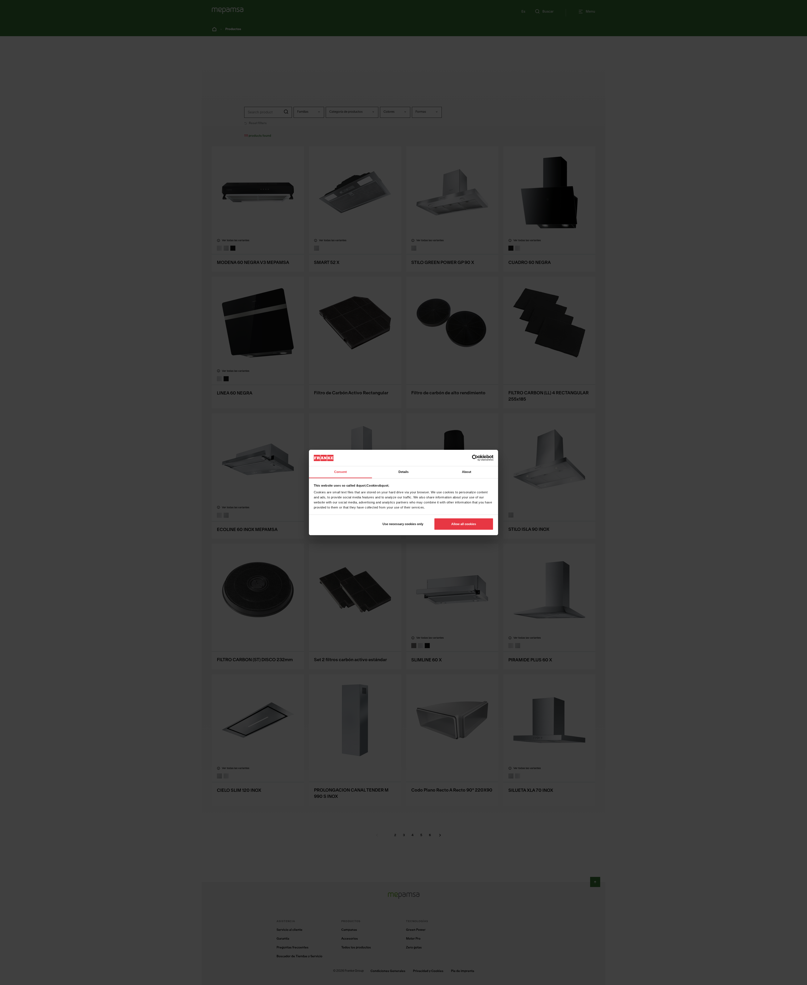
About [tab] (466, 472)
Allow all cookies (463, 524)
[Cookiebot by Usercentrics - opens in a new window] (475, 458)
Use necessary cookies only (402, 524)
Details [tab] (403, 472)
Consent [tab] (340, 472)
